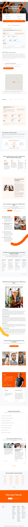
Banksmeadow (17, 478)
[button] (18, 82)
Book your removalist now (14, 346)
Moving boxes (19, 521)
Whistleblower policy (24, 514)
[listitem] (6, 115)
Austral (5, 478)
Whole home (8, 16)
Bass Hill (17, 479)
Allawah (5, 476)
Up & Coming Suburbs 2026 (6, 124)
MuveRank (13, 512)
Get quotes (10, 498)
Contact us (13, 514)
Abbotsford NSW (11, 475)
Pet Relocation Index (22, 123)
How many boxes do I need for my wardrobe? (7, 418)
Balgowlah (11, 478)
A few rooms (20, 16)
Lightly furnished (7, 144)
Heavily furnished (21, 144)
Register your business (14, 507)
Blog (12, 515)
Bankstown (23, 478)
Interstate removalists (18, 509)
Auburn (23, 477)
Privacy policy (23, 512)
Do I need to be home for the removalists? (6, 415)
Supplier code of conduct (23, 516)
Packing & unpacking (18, 519)
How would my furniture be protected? (6, 427)
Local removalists (18, 507)
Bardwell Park (11, 479)
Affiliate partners (13, 510)
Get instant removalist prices (8, 68)
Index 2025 (19, 123)
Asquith (17, 477)
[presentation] (22, 171)
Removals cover (19, 512)
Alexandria (23, 475)
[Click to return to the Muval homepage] (4, 0)
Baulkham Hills (23, 479)
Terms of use (23, 507)
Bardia (5, 479)
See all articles (14, 465)
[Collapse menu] (25, 1)
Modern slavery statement (24, 517)
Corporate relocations (18, 513)
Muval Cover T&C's (23, 511)
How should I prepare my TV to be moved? (6, 425)
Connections (18, 514)
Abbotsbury (5, 475)
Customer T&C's (23, 509)
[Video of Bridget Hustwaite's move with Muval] (22, 358)
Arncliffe (17, 476)
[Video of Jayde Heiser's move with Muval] (6, 358)
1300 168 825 (12, 58)
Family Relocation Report (15, 123)
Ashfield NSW (11, 477)
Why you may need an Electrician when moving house (19, 450)
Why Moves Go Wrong (8, 449)
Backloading (18, 520)
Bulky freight (18, 517)
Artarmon (23, 476)
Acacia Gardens (17, 475)
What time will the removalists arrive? (6, 420)
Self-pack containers (18, 516)
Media (13, 511)
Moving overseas (18, 511)
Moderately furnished (14, 144)
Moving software (13, 517)
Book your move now (20, 109)
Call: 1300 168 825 (17, 498)
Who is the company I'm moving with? (6, 432)
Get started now (10, 210)
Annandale (11, 476)
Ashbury (5, 477)
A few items (8, 18)
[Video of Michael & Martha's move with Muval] (14, 358)
